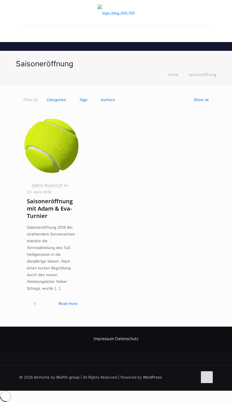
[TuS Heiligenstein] (116, 13)
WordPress (152, 377)
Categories (56, 99)
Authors (108, 99)
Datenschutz (127, 338)
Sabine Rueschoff (47, 185)
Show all (201, 99)
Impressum (104, 338)
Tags (83, 99)
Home (173, 74)
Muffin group (68, 377)
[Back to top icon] (207, 377)
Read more (68, 303)
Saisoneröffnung (202, 74)
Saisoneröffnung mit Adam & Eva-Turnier (50, 208)
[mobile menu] (24, 34)
